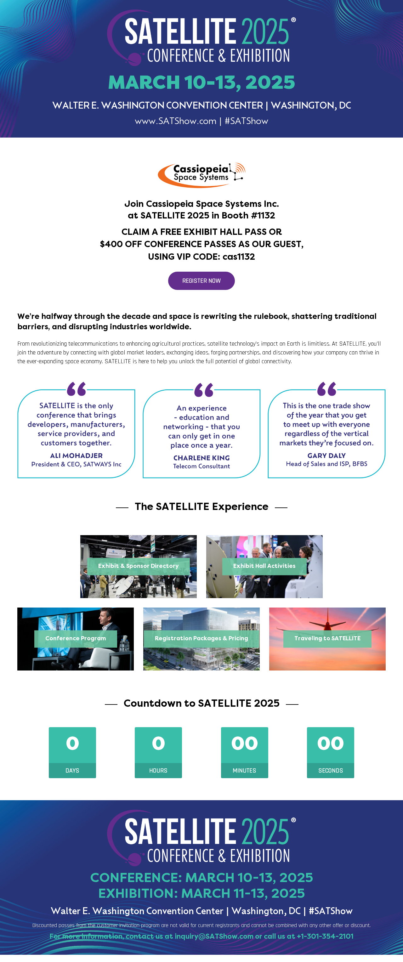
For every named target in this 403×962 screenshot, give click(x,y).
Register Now (201, 281)
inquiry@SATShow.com (214, 937)
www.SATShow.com (176, 121)
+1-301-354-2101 (325, 937)
